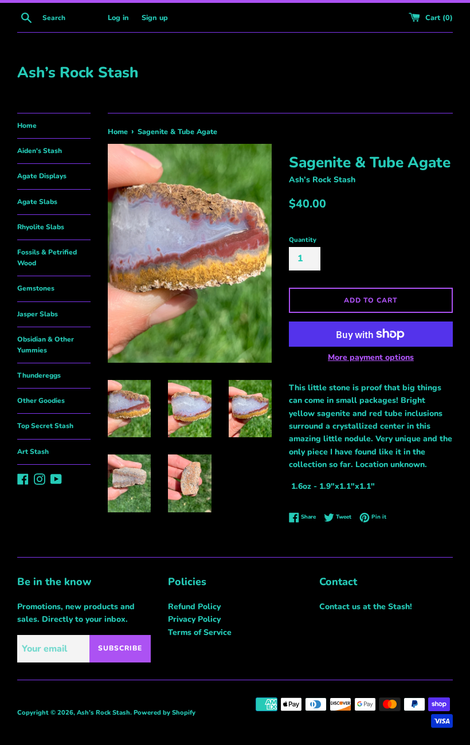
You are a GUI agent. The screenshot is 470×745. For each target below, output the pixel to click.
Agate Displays (41, 176)
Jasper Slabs (37, 314)
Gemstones (35, 288)
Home (27, 125)
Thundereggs (39, 375)
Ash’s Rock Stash (77, 72)
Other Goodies (41, 400)
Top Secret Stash (45, 425)
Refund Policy (194, 606)
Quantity (302, 240)
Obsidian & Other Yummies (45, 345)
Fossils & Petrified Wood (47, 258)
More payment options (371, 357)
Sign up (155, 17)
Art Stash (33, 451)
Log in (118, 17)
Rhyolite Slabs (40, 227)
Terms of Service (200, 632)
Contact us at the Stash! (365, 606)
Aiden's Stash (39, 150)
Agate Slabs (37, 201)
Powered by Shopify (164, 712)
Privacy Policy (194, 619)
